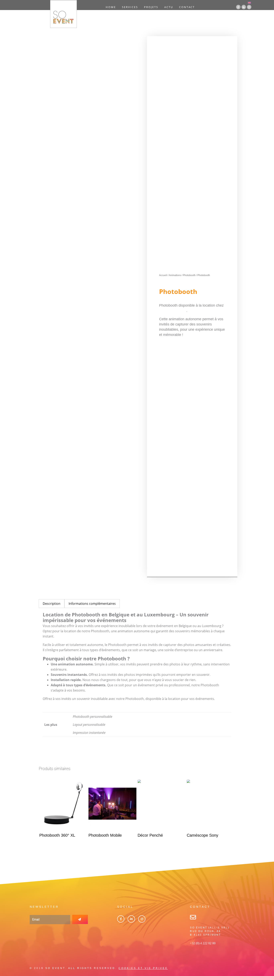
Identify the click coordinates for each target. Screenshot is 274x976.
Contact (187, 7)
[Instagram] (249, 7)
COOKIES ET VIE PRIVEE (143, 968)
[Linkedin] (131, 919)
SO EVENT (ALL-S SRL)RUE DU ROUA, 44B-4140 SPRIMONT (209, 931)
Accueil (163, 275)
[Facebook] (120, 919)
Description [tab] (51, 603)
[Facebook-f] (238, 7)
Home (111, 7)
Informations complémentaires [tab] (92, 603)
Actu (168, 7)
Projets (151, 7)
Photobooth (189, 275)
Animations (175, 275)
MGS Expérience (172, 311)
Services (130, 7)
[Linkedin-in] (244, 7)
